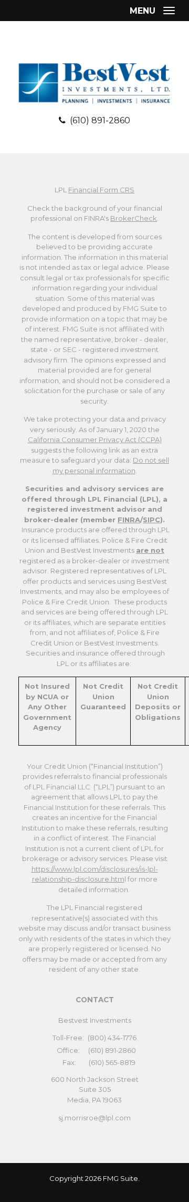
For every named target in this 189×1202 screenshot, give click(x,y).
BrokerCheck (133, 218)
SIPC (151, 519)
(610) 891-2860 (100, 120)
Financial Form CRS (101, 189)
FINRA (129, 519)
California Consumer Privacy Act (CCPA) (95, 439)
